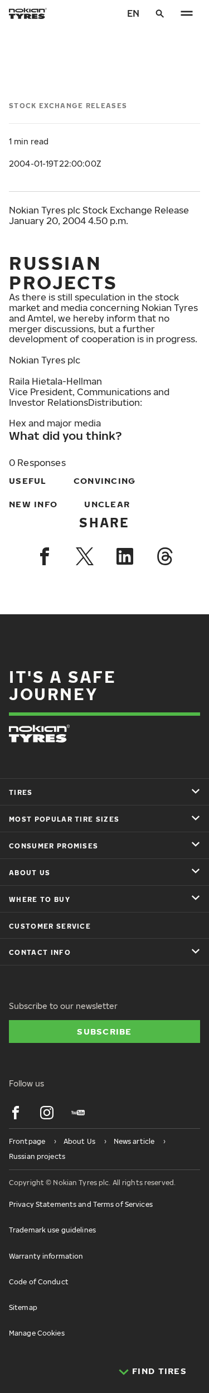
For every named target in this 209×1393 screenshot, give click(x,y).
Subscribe (104, 1031)
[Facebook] (44, 556)
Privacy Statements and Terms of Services (81, 1204)
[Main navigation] (186, 13)
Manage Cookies (37, 1333)
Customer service (50, 926)
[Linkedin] (124, 556)
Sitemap (23, 1307)
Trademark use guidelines (52, 1230)
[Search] (160, 13)
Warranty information (46, 1256)
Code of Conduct (39, 1282)
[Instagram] (46, 1112)
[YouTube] (78, 1112)
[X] (84, 556)
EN (133, 13)
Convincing (105, 480)
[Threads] (165, 556)
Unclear (107, 504)
